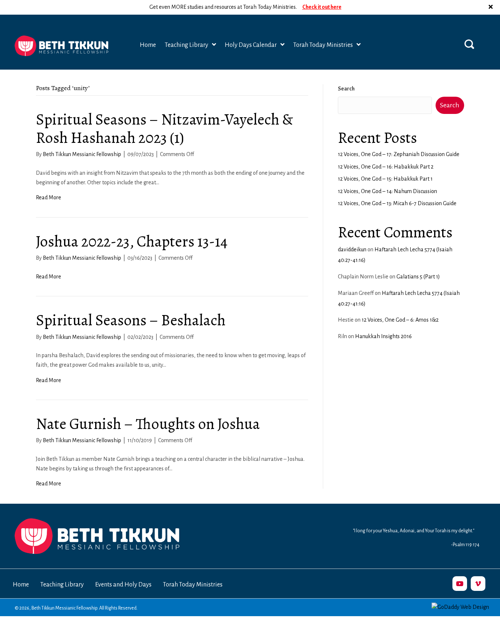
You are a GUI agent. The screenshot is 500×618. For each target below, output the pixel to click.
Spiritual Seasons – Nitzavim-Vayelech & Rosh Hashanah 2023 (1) (164, 128)
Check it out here (322, 7)
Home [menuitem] (21, 584)
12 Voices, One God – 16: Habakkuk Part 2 (385, 167)
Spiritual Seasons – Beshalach (130, 320)
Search (346, 89)
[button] (491, 7)
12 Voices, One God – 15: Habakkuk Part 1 (385, 179)
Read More (48, 197)
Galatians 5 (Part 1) (418, 277)
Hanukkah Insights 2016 (383, 336)
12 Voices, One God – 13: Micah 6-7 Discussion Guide (397, 203)
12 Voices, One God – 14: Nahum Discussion (387, 191)
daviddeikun (352, 249)
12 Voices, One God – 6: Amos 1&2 (400, 320)
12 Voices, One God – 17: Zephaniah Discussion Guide (398, 154)
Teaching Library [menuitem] (62, 584)
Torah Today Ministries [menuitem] (193, 584)
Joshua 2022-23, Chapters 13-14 (132, 241)
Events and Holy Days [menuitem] (123, 584)
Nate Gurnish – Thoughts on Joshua (148, 423)
